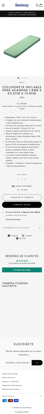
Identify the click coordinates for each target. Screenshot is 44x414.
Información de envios (16, 227)
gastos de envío (21, 106)
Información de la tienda (13, 219)
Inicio (21, 82)
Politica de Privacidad (10, 374)
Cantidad (22, 174)
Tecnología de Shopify (22, 412)
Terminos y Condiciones (10, 381)
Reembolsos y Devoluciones (12, 385)
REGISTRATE (8, 396)
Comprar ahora (22, 204)
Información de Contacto (11, 389)
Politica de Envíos (8, 377)
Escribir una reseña (22, 270)
